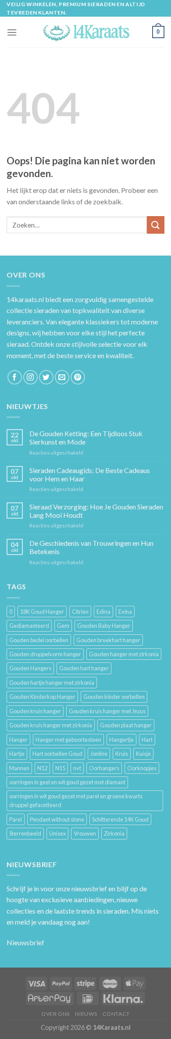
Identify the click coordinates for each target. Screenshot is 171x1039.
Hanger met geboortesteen (68, 739)
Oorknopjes (142, 768)
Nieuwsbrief (25, 942)
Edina (103, 611)
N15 (60, 768)
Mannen (19, 768)
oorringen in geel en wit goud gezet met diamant (67, 782)
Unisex (57, 833)
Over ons (55, 1014)
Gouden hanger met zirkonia (124, 654)
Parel (15, 819)
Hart (147, 739)
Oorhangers (104, 768)
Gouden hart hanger (84, 668)
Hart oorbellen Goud (57, 753)
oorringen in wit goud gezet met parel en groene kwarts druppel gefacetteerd (75, 800)
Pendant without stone (57, 819)
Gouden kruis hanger (35, 711)
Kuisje (143, 753)
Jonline (98, 753)
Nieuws (86, 1014)
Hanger (18, 739)
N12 (42, 768)
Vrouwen (85, 833)
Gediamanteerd (29, 625)
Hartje (17, 753)
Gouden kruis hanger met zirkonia (50, 725)
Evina (125, 611)
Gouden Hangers (30, 668)
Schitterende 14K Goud (120, 819)
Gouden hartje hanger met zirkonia (51, 682)
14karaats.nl (25, 299)
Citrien (80, 611)
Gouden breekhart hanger (108, 640)
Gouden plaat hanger (126, 725)
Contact (116, 1014)
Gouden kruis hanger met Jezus (107, 711)
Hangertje (121, 739)
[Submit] (155, 224)
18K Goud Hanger (42, 611)
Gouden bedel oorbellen (38, 640)
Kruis (121, 753)
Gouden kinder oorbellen (114, 696)
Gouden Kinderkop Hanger (42, 696)
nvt (77, 768)
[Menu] (12, 32)
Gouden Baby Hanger (103, 625)
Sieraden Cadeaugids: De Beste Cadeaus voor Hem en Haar (89, 474)
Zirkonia (114, 833)
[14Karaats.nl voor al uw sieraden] (85, 32)
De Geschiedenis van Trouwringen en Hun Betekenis (91, 547)
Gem (63, 625)
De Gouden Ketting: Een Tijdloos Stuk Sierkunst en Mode (85, 437)
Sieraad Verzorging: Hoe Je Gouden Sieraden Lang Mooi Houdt (96, 510)
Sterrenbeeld (25, 833)
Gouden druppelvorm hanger (45, 654)
